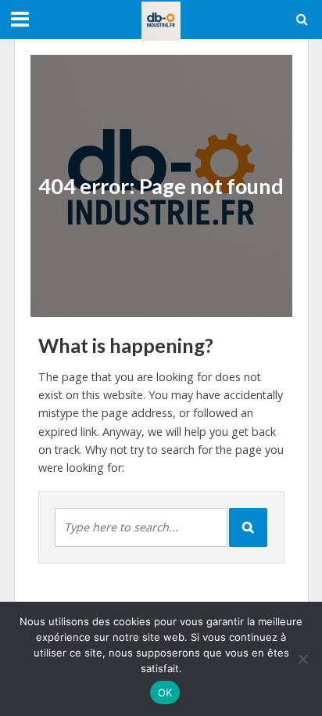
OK (165, 692)
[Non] (302, 659)
